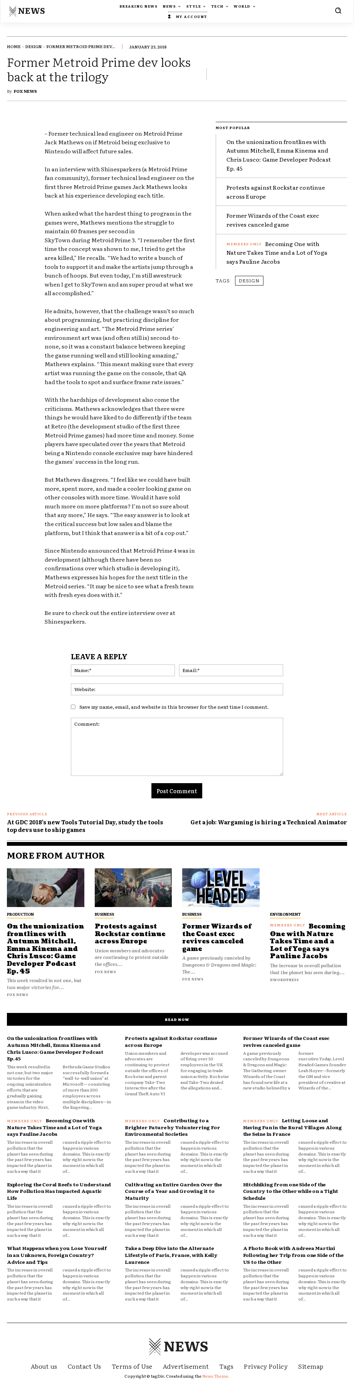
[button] (338, 10)
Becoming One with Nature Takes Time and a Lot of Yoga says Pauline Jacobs (276, 252)
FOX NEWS (25, 91)
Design (33, 46)
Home (14, 46)
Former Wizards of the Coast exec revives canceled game (272, 219)
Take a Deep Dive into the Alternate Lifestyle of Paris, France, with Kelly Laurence (171, 1254)
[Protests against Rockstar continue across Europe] (133, 887)
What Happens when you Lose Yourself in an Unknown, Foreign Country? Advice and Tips (57, 1254)
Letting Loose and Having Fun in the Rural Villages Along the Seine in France (292, 1127)
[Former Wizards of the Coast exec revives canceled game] (221, 887)
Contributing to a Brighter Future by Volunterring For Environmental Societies (172, 1127)
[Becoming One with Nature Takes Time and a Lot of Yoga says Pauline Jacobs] (308, 887)
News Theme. (216, 1376)
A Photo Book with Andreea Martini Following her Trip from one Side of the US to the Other (293, 1254)
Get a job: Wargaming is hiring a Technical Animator (268, 822)
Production (20, 914)
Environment (285, 914)
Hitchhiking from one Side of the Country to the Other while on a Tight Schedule (290, 1191)
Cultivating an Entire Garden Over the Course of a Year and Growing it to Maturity (173, 1191)
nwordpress (284, 979)
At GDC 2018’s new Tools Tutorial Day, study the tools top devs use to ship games (85, 826)
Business (104, 914)
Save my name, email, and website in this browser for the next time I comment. (174, 706)
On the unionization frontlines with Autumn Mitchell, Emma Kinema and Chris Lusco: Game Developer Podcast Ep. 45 (278, 154)
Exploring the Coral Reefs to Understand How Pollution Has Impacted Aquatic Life (59, 1191)
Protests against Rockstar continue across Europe (130, 934)
